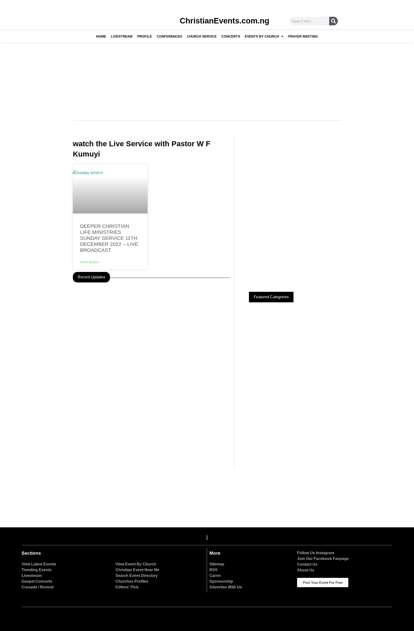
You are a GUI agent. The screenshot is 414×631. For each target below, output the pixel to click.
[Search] (333, 21)
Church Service (202, 36)
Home (101, 36)
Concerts (230, 36)
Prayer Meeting (303, 36)
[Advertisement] (207, 78)
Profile (144, 36)
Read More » (90, 262)
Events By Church (262, 36)
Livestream (121, 36)
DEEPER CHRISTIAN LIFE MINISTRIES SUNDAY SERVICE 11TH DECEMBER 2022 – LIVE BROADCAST (109, 238)
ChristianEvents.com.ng (224, 20)
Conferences (169, 36)
